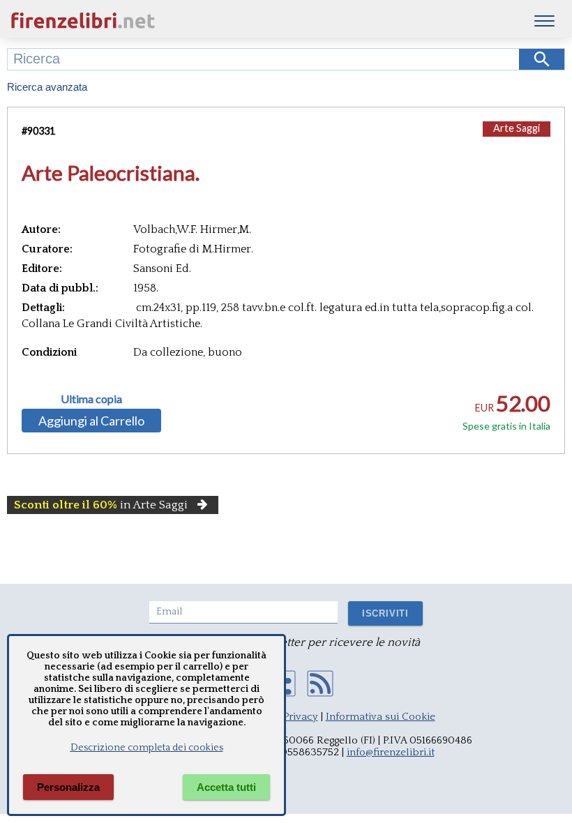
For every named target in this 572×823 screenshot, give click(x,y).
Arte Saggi (516, 128)
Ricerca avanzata (47, 87)
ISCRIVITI (385, 613)
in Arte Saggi (101, 505)
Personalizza (68, 787)
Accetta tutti (226, 787)
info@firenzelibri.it (391, 752)
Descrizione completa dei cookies (146, 747)
